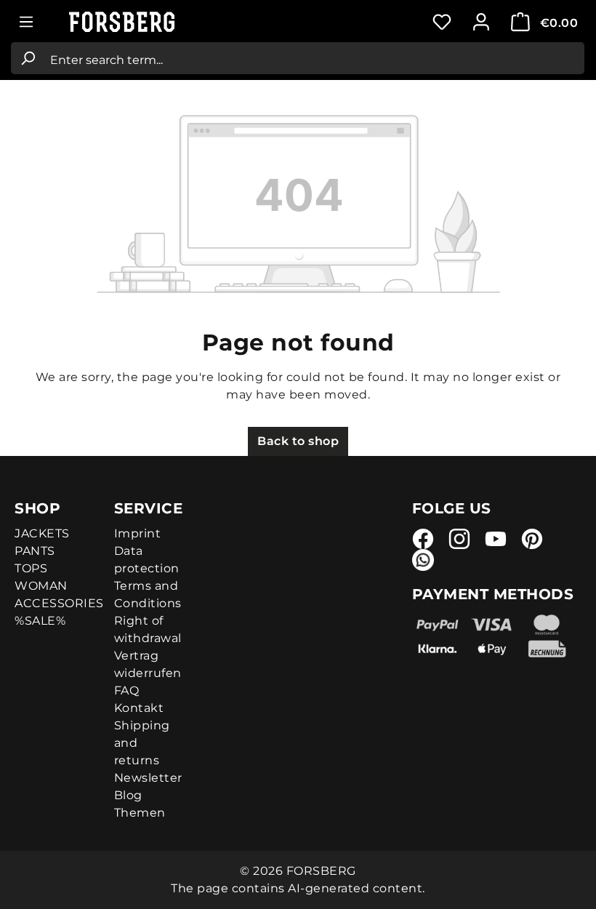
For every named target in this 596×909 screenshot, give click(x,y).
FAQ (127, 690)
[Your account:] (481, 22)
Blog (128, 795)
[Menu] (26, 21)
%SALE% (40, 621)
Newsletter (148, 778)
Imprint (137, 533)
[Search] (27, 58)
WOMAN (41, 586)
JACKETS (42, 533)
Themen (140, 813)
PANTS (35, 551)
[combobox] (314, 58)
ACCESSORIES (59, 603)
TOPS (31, 568)
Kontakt (139, 708)
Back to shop (298, 441)
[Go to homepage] (141, 22)
